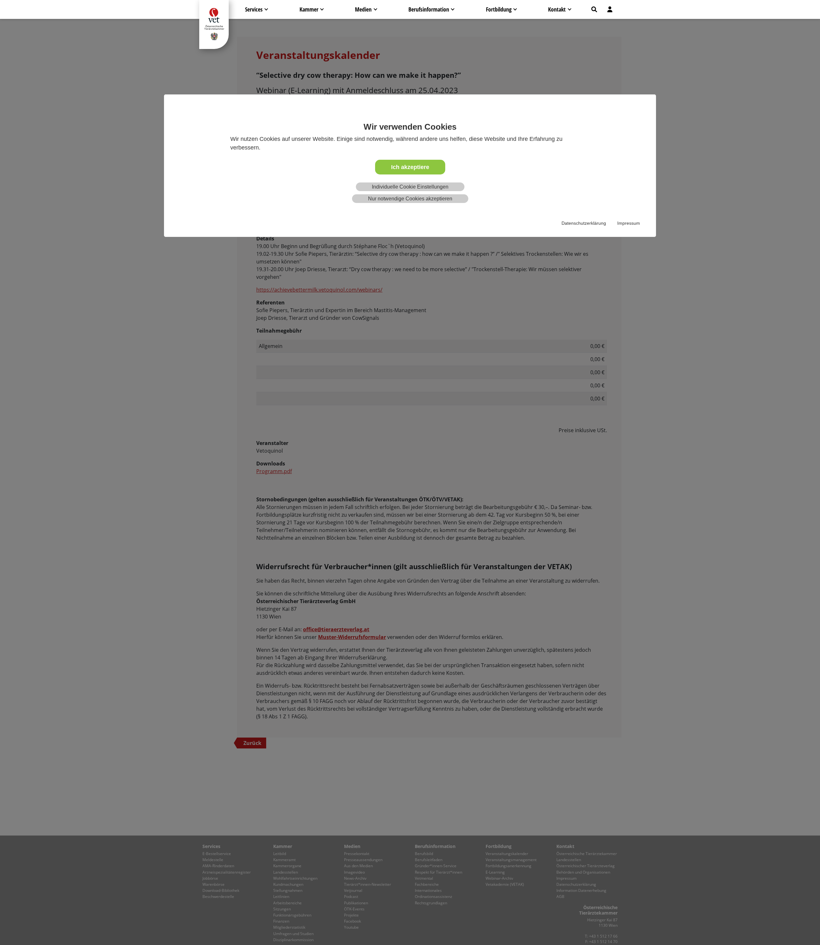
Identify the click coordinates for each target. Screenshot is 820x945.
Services (254, 9)
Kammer (308, 9)
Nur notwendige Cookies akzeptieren (410, 198)
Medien (363, 9)
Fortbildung (499, 9)
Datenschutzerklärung (584, 223)
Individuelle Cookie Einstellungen (410, 187)
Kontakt (557, 9)
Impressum (628, 223)
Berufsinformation (428, 9)
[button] (594, 9)
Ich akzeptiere (410, 167)
